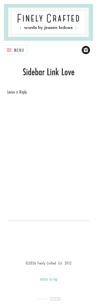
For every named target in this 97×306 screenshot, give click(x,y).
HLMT (55, 298)
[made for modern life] (48, 22)
